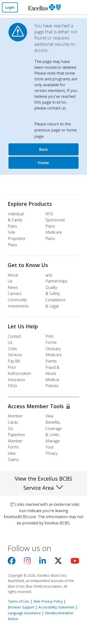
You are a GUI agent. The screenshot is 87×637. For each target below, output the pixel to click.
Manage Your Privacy (52, 447)
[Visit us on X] (58, 562)
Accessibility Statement (56, 607)
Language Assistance (25, 613)
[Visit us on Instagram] (27, 562)
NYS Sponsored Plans (55, 220)
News (13, 287)
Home (43, 162)
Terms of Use (18, 601)
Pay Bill (14, 361)
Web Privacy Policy (48, 601)
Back (43, 149)
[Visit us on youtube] (75, 562)
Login (9, 7)
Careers (15, 293)
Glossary (53, 348)
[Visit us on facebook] (11, 562)
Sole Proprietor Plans (17, 238)
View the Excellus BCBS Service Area (43, 483)
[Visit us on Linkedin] (42, 562)
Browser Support (21, 607)
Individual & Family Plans (16, 220)
